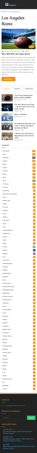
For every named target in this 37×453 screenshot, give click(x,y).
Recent (17, 89)
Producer (6, 333)
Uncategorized (7, 230)
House (5, 167)
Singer (5, 204)
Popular (7, 89)
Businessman (7, 300)
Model (5, 319)
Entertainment (7, 346)
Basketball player (8, 290)
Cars (4, 227)
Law (4, 257)
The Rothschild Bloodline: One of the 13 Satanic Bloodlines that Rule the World (24, 126)
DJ (4, 382)
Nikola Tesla (7, 329)
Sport (4, 197)
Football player (7, 263)
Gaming (5, 267)
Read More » (8, 79)
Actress (5, 207)
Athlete (5, 270)
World (4, 243)
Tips (4, 154)
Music (5, 164)
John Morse (6, 51)
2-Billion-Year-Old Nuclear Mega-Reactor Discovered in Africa (24, 136)
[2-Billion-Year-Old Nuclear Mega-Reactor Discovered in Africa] (7, 136)
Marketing (6, 293)
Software (6, 326)
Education (6, 220)
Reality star (6, 200)
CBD (4, 240)
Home (5, 11)
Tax (4, 372)
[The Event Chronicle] (11, 4)
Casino (5, 237)
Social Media (7, 309)
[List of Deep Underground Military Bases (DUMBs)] (7, 98)
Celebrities (6, 233)
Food (4, 313)
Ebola (4, 375)
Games (5, 253)
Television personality (10, 194)
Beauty (5, 339)
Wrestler (5, 316)
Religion (5, 349)
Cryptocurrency (8, 296)
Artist (4, 306)
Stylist (5, 342)
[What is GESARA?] (7, 117)
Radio (4, 369)
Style (4, 223)
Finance (5, 187)
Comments (29, 89)
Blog (4, 177)
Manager (6, 385)
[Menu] (3, 5)
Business (6, 157)
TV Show (6, 184)
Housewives (7, 283)
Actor (4, 213)
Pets (4, 280)
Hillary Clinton (7, 336)
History (5, 217)
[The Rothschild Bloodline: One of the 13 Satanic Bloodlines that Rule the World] (7, 126)
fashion (5, 323)
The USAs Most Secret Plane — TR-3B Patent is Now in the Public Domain (24, 107)
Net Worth (6, 151)
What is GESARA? (20, 114)
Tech (4, 181)
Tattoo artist (7, 352)
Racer (5, 366)
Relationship (7, 273)
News (4, 174)
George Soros (7, 379)
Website (5, 276)
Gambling (6, 190)
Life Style (6, 260)
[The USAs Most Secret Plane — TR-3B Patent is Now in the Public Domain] (7, 107)
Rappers (5, 210)
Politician (6, 303)
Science (5, 171)
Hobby (5, 356)
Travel (5, 247)
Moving (5, 362)
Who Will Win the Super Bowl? (16, 54)
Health (5, 161)
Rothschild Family (8, 286)
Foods (5, 250)
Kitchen (5, 359)
